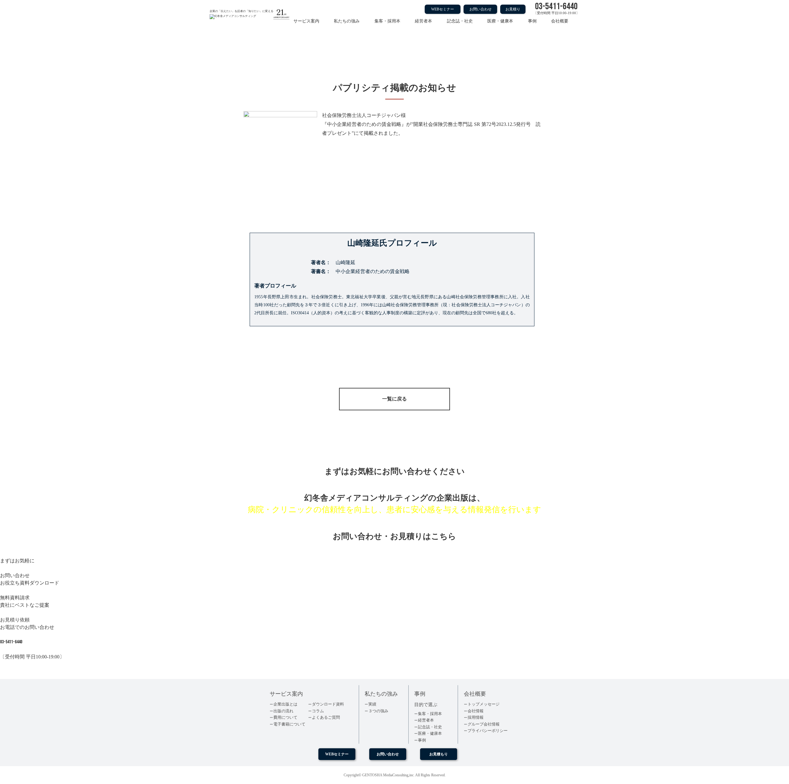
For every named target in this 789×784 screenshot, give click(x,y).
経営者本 (423, 21)
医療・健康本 (500, 21)
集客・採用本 (387, 21)
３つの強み (378, 711)
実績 (372, 704)
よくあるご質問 (326, 717)
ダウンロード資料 (328, 704)
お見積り (512, 9)
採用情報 (476, 717)
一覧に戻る (394, 398)
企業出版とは (285, 704)
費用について (285, 717)
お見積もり (438, 754)
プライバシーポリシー (488, 730)
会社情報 (476, 711)
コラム (318, 711)
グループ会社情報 (484, 724)
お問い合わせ (480, 9)
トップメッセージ (484, 704)
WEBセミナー (442, 9)
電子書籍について (289, 724)
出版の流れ (283, 711)
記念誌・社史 (460, 21)
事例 (532, 21)
